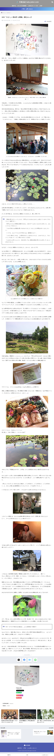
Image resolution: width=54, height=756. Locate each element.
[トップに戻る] (2, 749)
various (11, 703)
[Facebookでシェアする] (24, 660)
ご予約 (24, 748)
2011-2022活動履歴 (21, 5)
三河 (8, 705)
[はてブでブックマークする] (30, 660)
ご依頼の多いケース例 (33, 5)
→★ (15, 302)
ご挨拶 (40, 5)
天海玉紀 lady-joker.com (29, 2)
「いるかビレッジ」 (19, 356)
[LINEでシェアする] (35, 660)
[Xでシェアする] (19, 660)
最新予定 (14, 5)
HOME (28, 745)
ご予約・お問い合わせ (27, 9)
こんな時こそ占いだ (32, 748)
